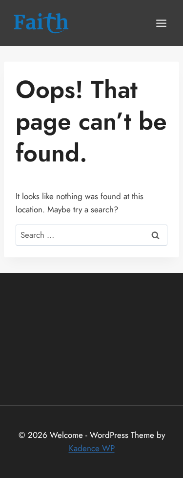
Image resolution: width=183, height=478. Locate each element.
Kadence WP (92, 448)
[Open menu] (161, 23)
